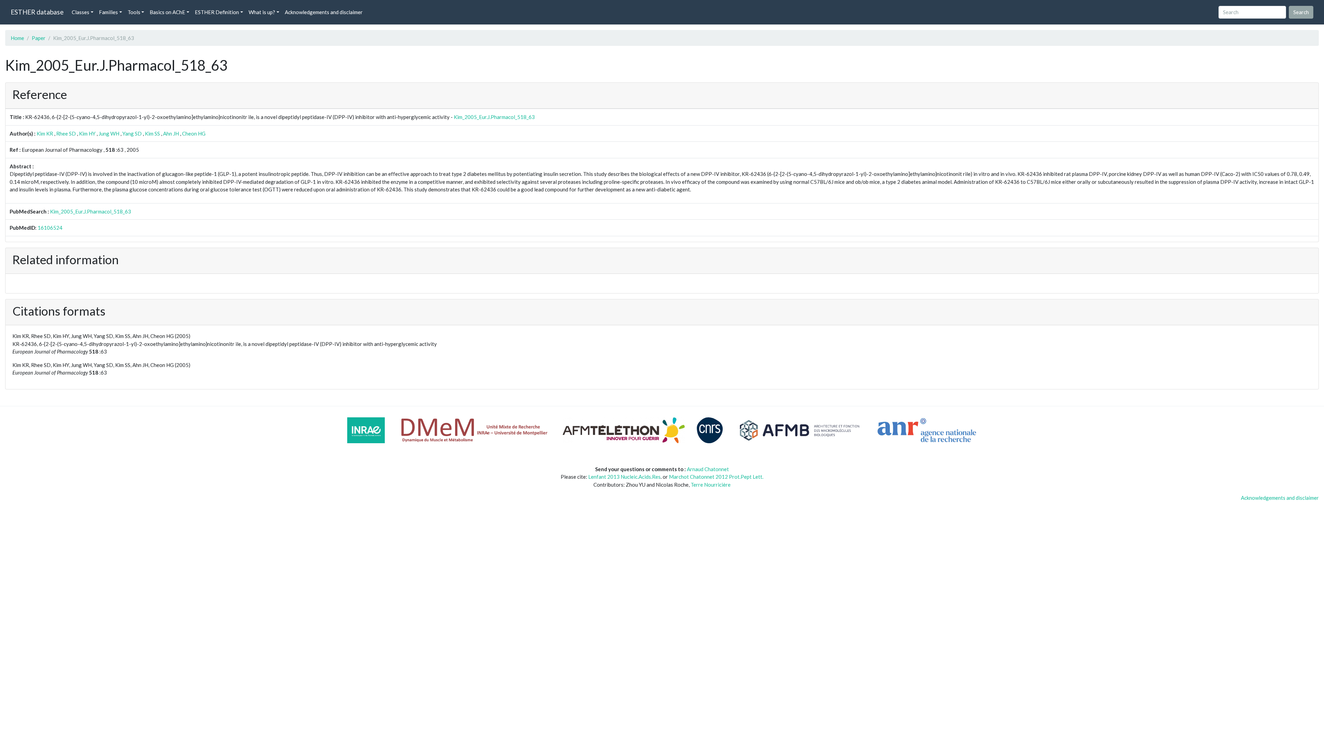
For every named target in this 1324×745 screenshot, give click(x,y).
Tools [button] (134, 12)
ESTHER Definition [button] (217, 12)
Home (17, 38)
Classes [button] (80, 12)
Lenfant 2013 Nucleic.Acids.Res (624, 477)
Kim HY (87, 133)
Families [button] (108, 12)
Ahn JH (171, 133)
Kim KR (45, 133)
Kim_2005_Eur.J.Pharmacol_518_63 (494, 117)
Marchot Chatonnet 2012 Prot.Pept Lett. (716, 477)
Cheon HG (193, 133)
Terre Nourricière (711, 484)
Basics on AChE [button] (167, 12)
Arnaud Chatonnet (708, 469)
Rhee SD (66, 133)
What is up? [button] (262, 12)
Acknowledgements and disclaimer (324, 12)
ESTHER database (37, 12)
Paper (39, 38)
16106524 (50, 228)
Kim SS (152, 133)
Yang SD (132, 133)
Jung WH (109, 133)
